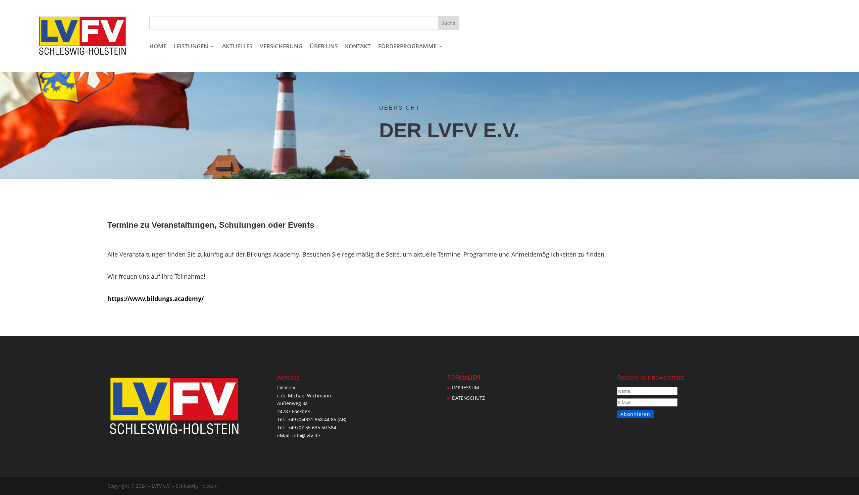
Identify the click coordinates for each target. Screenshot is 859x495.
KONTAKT (358, 47)
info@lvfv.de (306, 435)
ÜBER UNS (324, 47)
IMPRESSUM (465, 387)
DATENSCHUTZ (468, 398)
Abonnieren (635, 414)
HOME (157, 47)
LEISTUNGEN (191, 47)
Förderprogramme (407, 47)
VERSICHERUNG (281, 47)
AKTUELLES (237, 47)
